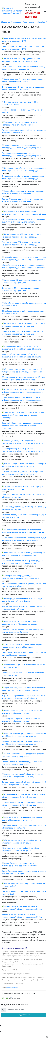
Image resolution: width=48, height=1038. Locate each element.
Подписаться (24, 1015)
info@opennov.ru (12, 987)
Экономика (16, 22)
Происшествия (29, 22)
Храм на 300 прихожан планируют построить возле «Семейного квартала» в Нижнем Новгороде (22, 425)
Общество (5, 22)
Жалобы (41, 22)
